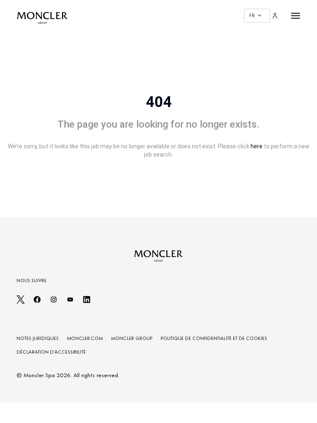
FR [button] (252, 15)
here (257, 146)
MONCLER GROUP (131, 338)
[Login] (275, 15)
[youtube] (70, 302)
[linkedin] (87, 302)
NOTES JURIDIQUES (38, 338)
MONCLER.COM (85, 338)
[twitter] (21, 302)
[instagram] (54, 302)
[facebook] (37, 302)
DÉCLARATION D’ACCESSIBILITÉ (51, 352)
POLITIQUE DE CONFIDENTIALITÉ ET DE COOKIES (214, 338)
